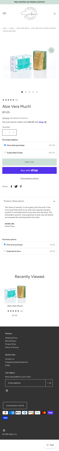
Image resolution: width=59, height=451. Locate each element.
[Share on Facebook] (11, 186)
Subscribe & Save (15, 153)
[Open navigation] (4, 13)
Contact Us (9, 359)
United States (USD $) (15, 406)
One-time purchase (15, 145)
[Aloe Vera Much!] (14, 292)
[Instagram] (7, 391)
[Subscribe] (49, 383)
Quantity (6, 127)
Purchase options (10, 140)
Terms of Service (12, 347)
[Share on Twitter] (16, 186)
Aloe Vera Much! (15, 306)
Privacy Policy (10, 344)
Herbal (11, 28)
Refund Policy (10, 341)
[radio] (5, 145)
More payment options (29, 178)
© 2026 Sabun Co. (9, 434)
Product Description (14, 201)
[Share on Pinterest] (21, 186)
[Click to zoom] (51, 50)
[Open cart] (54, 13)
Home (5, 28)
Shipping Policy (11, 338)
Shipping (5, 118)
